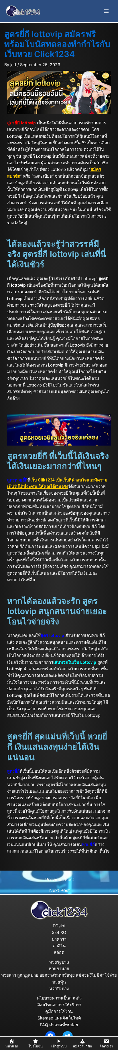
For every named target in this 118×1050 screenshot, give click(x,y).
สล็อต (59, 952)
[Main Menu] (106, 11)
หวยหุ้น (59, 982)
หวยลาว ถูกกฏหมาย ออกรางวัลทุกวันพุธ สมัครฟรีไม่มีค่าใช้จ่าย (59, 975)
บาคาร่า (59, 939)
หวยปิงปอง (59, 988)
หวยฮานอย (59, 968)
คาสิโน (59, 945)
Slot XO (59, 932)
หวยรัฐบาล (59, 962)
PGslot (59, 925)
